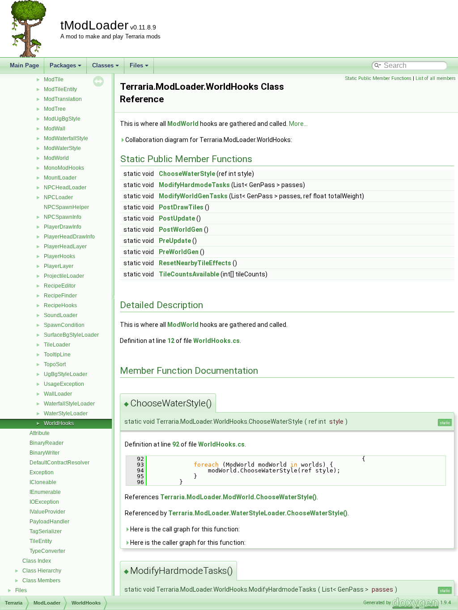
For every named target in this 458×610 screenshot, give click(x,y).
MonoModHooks (64, 168)
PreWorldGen (179, 251)
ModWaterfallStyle (66, 138)
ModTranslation (63, 99)
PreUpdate (175, 240)
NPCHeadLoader (65, 187)
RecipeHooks (60, 305)
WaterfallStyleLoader (69, 404)
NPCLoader (58, 197)
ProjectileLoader (64, 276)
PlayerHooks (59, 256)
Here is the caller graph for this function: (187, 542)
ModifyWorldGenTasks (193, 196)
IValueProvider (47, 512)
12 (170, 340)
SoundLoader (60, 315)
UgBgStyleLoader (65, 374)
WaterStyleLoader (66, 413)
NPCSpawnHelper (66, 207)
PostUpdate (177, 218)
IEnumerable (45, 492)
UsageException (64, 384)
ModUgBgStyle (62, 119)
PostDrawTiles (181, 207)
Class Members (41, 580)
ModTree (55, 109)
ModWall (54, 128)
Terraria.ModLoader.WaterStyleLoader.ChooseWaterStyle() (258, 513)
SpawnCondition (64, 325)
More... (298, 123)
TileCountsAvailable (189, 274)
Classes (103, 65)
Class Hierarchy (41, 571)
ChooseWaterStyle (187, 173)
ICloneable (43, 482)
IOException (44, 502)
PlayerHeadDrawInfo (69, 237)
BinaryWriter (44, 453)
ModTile (54, 79)
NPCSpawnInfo (62, 217)
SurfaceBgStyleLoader (71, 335)
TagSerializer (46, 531)
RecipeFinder (60, 295)
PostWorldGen (181, 229)
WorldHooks (59, 423)
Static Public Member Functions (378, 78)
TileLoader (57, 345)
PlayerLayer (58, 266)
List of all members (436, 78)
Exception (42, 472)
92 (175, 444)
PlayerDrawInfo (62, 227)
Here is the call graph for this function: (184, 529)
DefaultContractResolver (59, 463)
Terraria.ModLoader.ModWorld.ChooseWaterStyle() (238, 497)
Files (136, 65)
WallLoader (58, 394)
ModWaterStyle (62, 148)
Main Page (24, 65)
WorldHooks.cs (216, 340)
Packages (63, 65)
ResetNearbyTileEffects (195, 263)
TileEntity (41, 541)
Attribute (40, 433)
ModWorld (56, 158)
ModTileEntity (60, 89)
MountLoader (60, 178)
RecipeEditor (60, 286)
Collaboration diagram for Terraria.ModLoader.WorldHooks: (208, 139)
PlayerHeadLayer (65, 246)
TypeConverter (47, 551)
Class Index (36, 561)
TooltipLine (57, 354)
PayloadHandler (49, 521)
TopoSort (55, 364)
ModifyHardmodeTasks (194, 184)
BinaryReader (47, 443)
